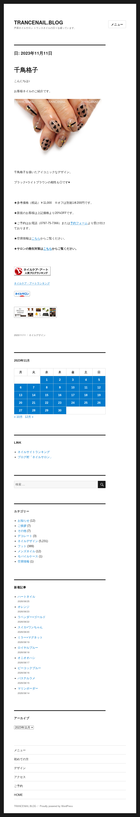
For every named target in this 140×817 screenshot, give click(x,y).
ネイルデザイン (37, 335)
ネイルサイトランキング (34, 452)
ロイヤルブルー (28, 647)
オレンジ (23, 606)
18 (86, 395)
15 (46, 395)
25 (86, 402)
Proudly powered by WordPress (56, 806)
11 (86, 387)
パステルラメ (26, 678)
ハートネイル (26, 596)
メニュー (117, 24)
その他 (22, 530)
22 (46, 402)
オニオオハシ (26, 657)
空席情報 (23, 561)
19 (99, 395)
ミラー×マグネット (30, 637)
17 (73, 395)
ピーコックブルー (29, 668)
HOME (18, 795)
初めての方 (21, 759)
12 (99, 387)
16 (59, 395)
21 (33, 402)
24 (73, 402)
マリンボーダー (28, 688)
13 (20, 395)
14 (33, 395)
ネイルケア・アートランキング (32, 283)
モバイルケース (28, 556)
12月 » (29, 416)
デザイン (20, 768)
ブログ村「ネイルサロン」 (35, 457)
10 (73, 387)
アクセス (20, 777)
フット (22, 546)
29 (46, 410)
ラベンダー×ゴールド (32, 617)
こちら (36, 238)
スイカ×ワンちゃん (30, 627)
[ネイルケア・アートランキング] (60, 271)
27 (20, 410)
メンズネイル (26, 551)
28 (33, 410)
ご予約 (18, 786)
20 (20, 402)
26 (99, 402)
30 (59, 410)
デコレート (25, 536)
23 (59, 402)
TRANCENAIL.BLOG (38, 22)
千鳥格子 (26, 69)
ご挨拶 (22, 525)
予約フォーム (79, 223)
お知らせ (23, 520)
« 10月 (18, 416)
